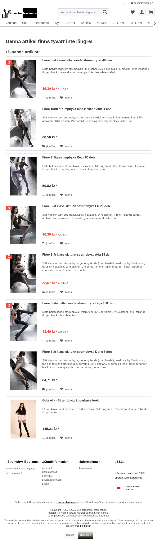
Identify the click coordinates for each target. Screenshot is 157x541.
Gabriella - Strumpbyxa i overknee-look (70, 400)
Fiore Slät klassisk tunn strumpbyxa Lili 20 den (76, 206)
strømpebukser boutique (132, 488)
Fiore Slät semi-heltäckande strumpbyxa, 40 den (77, 60)
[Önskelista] (132, 12)
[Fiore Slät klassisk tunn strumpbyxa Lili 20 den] (23, 225)
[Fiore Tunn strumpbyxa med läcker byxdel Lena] (23, 128)
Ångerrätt (47, 468)
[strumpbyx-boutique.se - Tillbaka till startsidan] (19, 13)
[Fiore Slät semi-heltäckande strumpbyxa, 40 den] (23, 79)
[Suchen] (105, 12)
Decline (70, 535)
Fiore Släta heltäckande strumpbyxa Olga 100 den (78, 303)
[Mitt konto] (142, 12)
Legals (45, 484)
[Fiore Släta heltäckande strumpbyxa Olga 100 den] (23, 322)
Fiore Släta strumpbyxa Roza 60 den (68, 157)
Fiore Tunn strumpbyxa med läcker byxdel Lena (76, 109)
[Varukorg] (151, 12)
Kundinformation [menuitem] (142, 3)
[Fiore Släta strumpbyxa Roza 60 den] (23, 176)
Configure (85, 535)
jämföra (51, 97)
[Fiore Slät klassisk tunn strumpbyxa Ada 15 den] (23, 273)
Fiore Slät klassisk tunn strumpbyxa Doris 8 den (77, 351)
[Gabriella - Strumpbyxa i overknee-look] (23, 419)
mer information (83, 526)
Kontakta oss (85, 468)
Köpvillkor (47, 476)
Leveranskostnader (52, 480)
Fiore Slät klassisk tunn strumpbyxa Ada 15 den (76, 254)
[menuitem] (83, 12)
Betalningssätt (49, 472)
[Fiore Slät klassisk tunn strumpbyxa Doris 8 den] (23, 370)
